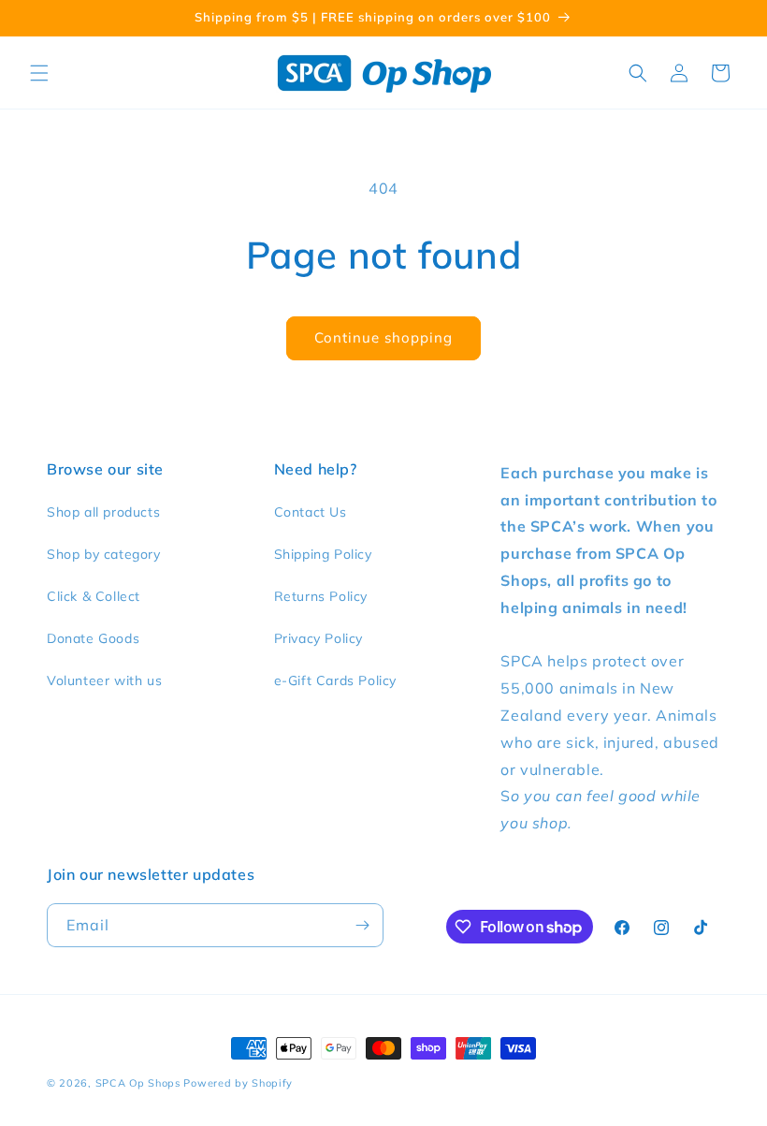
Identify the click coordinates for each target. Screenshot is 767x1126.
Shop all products (103, 512)
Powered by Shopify (238, 1082)
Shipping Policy (323, 554)
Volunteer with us (104, 680)
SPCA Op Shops (138, 1082)
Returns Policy (321, 596)
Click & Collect (93, 596)
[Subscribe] (362, 925)
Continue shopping (383, 337)
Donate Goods (93, 638)
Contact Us (310, 512)
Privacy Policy (318, 638)
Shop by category (104, 554)
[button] (39, 73)
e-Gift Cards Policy (335, 680)
